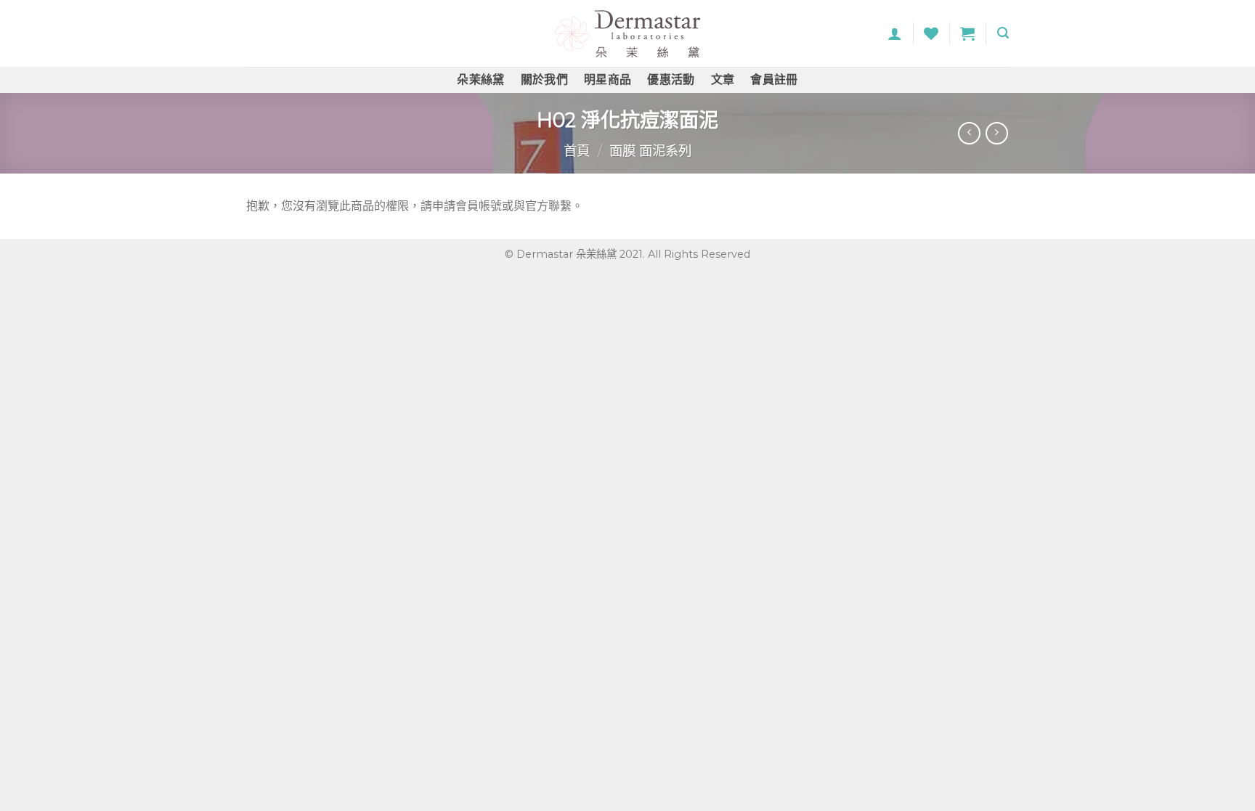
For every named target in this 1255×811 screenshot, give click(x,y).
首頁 (577, 150)
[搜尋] (1003, 33)
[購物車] (967, 33)
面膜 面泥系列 (650, 150)
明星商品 (607, 79)
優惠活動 (670, 79)
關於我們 (544, 79)
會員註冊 (773, 79)
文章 (723, 79)
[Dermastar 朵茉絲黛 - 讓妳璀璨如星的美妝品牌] (627, 34)
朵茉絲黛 (480, 79)
